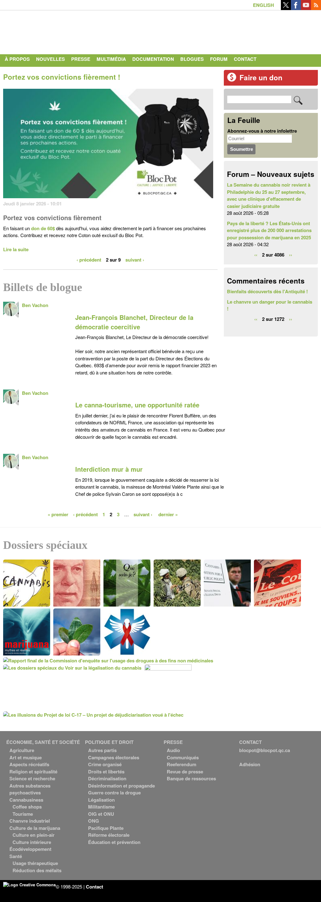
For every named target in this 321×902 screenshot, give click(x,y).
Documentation (153, 59)
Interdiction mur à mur (109, 469)
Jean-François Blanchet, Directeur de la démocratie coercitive (134, 322)
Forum (219, 59)
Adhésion (249, 764)
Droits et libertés (106, 771)
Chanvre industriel (29, 820)
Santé (15, 856)
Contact (245, 59)
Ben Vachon (35, 305)
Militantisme (101, 806)
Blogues (192, 59)
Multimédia (111, 59)
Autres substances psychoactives (29, 789)
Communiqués (183, 757)
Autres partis (102, 750)
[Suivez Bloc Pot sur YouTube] (306, 8)
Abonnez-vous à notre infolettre (262, 130)
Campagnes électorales (113, 757)
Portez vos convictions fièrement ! (61, 77)
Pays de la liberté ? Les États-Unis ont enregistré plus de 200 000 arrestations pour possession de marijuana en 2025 (269, 230)
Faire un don (260, 77)
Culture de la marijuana (34, 828)
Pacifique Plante (106, 828)
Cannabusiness (26, 799)
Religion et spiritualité (33, 771)
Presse (80, 59)
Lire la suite (16, 249)
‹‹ (255, 254)
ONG (93, 820)
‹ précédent (88, 259)
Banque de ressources (191, 778)
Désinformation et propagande (121, 785)
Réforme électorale (108, 834)
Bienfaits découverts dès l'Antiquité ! (267, 291)
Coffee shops (27, 806)
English (263, 5)
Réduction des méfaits (37, 870)
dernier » (168, 514)
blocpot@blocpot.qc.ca (264, 750)
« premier (58, 514)
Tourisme (23, 813)
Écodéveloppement (30, 849)
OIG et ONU (101, 813)
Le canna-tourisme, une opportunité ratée (137, 405)
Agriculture (21, 750)
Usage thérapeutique (35, 863)
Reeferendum (181, 764)
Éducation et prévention (114, 842)
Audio (173, 750)
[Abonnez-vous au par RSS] (316, 8)
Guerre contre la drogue (114, 792)
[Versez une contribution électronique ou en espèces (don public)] (231, 80)
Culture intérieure (32, 842)
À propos (17, 59)
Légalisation (101, 799)
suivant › (134, 259)
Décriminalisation (107, 778)
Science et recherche (32, 778)
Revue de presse (185, 771)
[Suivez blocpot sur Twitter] (286, 8)
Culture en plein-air (34, 834)
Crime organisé (105, 764)
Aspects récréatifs (29, 764)
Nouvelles (50, 59)
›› (290, 254)
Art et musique (25, 757)
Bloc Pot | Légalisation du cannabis (61, 30)
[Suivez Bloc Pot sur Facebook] (296, 8)
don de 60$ (43, 228)
